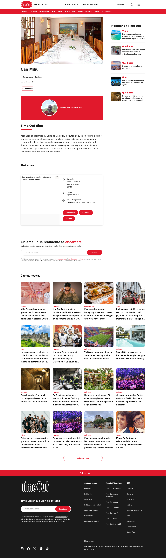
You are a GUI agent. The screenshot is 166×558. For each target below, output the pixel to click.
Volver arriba (85, 473)
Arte (53, 11)
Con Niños (88, 11)
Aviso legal (88, 500)
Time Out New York (113, 513)
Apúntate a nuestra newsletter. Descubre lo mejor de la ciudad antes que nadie (51, 246)
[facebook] (28, 548)
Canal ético (88, 516)
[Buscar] (131, 4)
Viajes (97, 11)
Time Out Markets (90, 5)
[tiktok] (47, 548)
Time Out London (112, 508)
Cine (73, 11)
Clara (129, 516)
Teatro (60, 11)
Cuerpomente (132, 521)
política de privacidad (76, 259)
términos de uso (60, 259)
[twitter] (34, 548)
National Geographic (134, 511)
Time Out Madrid (112, 502)
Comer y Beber (44, 11)
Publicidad (88, 494)
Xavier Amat (76, 108)
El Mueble (130, 500)
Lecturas (130, 489)
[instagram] (22, 548)
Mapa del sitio (89, 541)
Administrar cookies (91, 521)
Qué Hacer (33, 11)
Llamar (69, 219)
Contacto (87, 489)
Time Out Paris (111, 519)
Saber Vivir (131, 532)
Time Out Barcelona (113, 489)
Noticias (24, 11)
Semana (130, 494)
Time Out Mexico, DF (113, 524)
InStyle (129, 505)
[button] (57, 177)
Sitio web (85, 213)
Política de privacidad (92, 505)
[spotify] (41, 548)
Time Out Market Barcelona (112, 495)
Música (67, 11)
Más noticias (83, 459)
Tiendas (80, 11)
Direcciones (70, 213)
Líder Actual (131, 527)
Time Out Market (106, 11)
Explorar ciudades (71, 5)
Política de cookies (91, 511)
